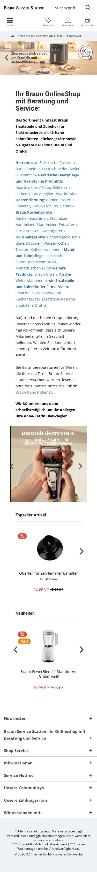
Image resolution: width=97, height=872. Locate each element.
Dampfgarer (52, 230)
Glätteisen (61, 187)
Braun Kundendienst (34, 392)
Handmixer (25, 224)
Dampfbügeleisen (62, 237)
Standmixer (47, 224)
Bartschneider (28, 168)
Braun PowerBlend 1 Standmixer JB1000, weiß (48, 674)
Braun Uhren (45, 274)
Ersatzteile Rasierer (59, 299)
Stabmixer (59, 218)
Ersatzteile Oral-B (31, 305)
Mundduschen (28, 268)
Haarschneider (55, 168)
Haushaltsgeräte (30, 237)
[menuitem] (87, 22)
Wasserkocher (56, 243)
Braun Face (42, 206)
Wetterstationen (29, 280)
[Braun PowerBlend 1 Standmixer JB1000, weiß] (48, 646)
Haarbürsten (67, 193)
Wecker (65, 274)
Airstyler (46, 193)
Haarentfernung (30, 199)
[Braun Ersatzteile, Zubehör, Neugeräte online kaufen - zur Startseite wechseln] (24, 8)
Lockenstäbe (26, 193)
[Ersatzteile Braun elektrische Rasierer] (49, 464)
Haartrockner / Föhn (33, 187)
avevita (77, 854)
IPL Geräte (62, 206)
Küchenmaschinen (32, 218)
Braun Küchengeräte (34, 212)
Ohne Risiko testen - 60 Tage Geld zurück (48, 58)
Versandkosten (17, 835)
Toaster (22, 249)
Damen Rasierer (60, 199)
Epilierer (23, 206)
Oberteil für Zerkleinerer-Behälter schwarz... (48, 576)
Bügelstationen (29, 243)
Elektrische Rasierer (57, 162)
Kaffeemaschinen (46, 249)
